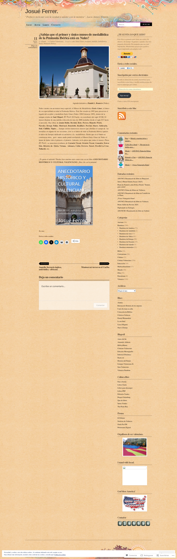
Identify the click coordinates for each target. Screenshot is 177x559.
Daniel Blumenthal (124, 318)
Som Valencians (123, 367)
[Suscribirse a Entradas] (122, 119)
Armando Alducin (124, 342)
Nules (41, 43)
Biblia (120, 251)
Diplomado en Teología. (126, 208)
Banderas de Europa (126, 239)
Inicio (29, 24)
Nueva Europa (123, 327)
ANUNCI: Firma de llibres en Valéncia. (131, 190)
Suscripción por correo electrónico (133, 75)
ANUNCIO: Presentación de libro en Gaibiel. (134, 211)
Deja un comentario (32, 46)
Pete (126, 138)
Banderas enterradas (126, 247)
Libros (46, 24)
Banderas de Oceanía (126, 242)
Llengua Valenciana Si (125, 364)
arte (73, 41)
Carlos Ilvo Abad (131, 144)
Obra (119, 273)
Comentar (100, 305)
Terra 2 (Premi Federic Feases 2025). (130, 181)
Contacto (55, 24)
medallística (102, 41)
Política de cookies (60, 555)
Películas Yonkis (123, 394)
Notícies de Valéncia (125, 421)
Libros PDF (122, 391)
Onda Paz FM (122, 424)
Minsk (127, 151)
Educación (121, 263)
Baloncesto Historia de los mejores (130, 306)
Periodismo (121, 276)
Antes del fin (122, 339)
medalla (94, 41)
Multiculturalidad (124, 266)
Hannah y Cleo (130, 157)
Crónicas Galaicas (124, 315)
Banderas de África (126, 236)
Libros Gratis (122, 385)
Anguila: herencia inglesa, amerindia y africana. (50, 267)
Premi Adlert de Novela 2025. (128, 204)
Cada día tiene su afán (125, 309)
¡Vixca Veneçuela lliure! (140, 165)
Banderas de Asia (125, 233)
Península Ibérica (50, 43)
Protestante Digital (124, 427)
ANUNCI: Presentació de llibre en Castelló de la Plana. (134, 194)
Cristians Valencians (125, 348)
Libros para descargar (125, 388)
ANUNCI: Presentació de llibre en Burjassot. (133, 178)
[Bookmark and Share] (126, 68)
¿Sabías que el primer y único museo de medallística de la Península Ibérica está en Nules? (73, 36)
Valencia (121, 279)
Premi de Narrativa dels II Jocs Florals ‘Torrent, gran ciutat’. (134, 186)
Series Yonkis (122, 403)
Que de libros (122, 400)
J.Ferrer (43, 41)
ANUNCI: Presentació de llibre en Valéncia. (133, 201)
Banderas (121, 225)
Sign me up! (124, 95)
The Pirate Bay (123, 406)
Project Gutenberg (124, 397)
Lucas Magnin (123, 324)
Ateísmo (120, 222)
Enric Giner (80, 41)
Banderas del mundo (126, 244)
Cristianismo (122, 254)
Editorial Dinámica (124, 354)
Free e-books (122, 381)
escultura (88, 41)
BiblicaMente (122, 345)
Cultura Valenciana (56, 41)
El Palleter (121, 418)
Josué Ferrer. (41, 11)
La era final (121, 321)
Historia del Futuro (124, 361)
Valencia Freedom (124, 370)
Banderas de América (126, 228)
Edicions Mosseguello (125, 351)
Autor (37, 24)
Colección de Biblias (125, 312)
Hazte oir (121, 358)
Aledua (120, 302)
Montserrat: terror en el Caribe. (95, 266)
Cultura (120, 257)
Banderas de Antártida (127, 231)
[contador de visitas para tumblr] (134, 525)
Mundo (120, 270)
